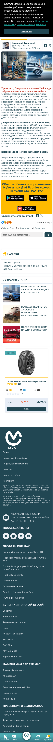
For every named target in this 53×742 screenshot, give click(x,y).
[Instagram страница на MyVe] (13, 538)
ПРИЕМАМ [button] (26, 31)
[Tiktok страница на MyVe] (28, 538)
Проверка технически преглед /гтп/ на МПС (24, 559)
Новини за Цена (13, 269)
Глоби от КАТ (10, 580)
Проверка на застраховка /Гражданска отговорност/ (23, 568)
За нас (6, 452)
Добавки (7, 645)
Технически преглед (13, 670)
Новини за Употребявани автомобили (26, 266)
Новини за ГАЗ (12, 262)
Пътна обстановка (13, 598)
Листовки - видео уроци (16, 726)
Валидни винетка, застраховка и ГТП (23, 552)
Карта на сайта (11, 475)
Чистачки (8, 639)
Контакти (9, 481)
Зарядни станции (12, 656)
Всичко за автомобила (15, 458)
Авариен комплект (13, 633)
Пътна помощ (10, 681)
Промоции (5, 740)
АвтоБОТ (38, 740)
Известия (48, 738)
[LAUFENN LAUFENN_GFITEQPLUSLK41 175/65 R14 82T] (26, 363)
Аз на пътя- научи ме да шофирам (21, 720)
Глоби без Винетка (13, 586)
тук (32, 521)
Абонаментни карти (14, 622)
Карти (14, 739)
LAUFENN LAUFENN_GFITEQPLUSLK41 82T (26, 382)
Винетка (7, 611)
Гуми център (10, 693)
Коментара (44, 222)
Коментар (25, 228)
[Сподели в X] (50, 46)
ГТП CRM (7, 469)
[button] (47, 24)
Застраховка (10, 616)
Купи (26, 409)
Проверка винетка (13, 575)
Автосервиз (9, 676)
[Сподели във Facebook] (45, 46)
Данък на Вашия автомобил (18, 592)
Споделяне (40, 228)
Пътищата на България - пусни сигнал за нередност (25, 713)
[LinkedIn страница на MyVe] (21, 538)
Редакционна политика (15, 463)
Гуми (5, 628)
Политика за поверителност (31, 24)
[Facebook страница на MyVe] (6, 538)
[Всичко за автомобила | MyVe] (26, 736)
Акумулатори (10, 651)
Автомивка (9, 699)
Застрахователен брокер (17, 687)
